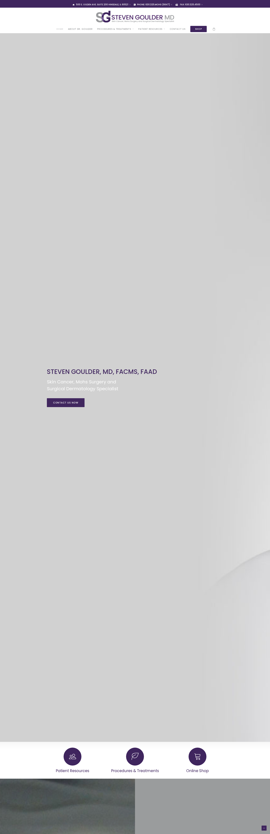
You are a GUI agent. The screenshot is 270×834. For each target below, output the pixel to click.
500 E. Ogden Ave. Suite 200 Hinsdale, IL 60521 (102, 4)
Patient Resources (150, 29)
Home (59, 29)
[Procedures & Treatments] (129, 760)
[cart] (214, 29)
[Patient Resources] (67, 760)
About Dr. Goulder (80, 29)
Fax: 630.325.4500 (190, 4)
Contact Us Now (65, 402)
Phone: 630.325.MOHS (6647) (153, 4)
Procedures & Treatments (114, 29)
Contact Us (177, 29)
